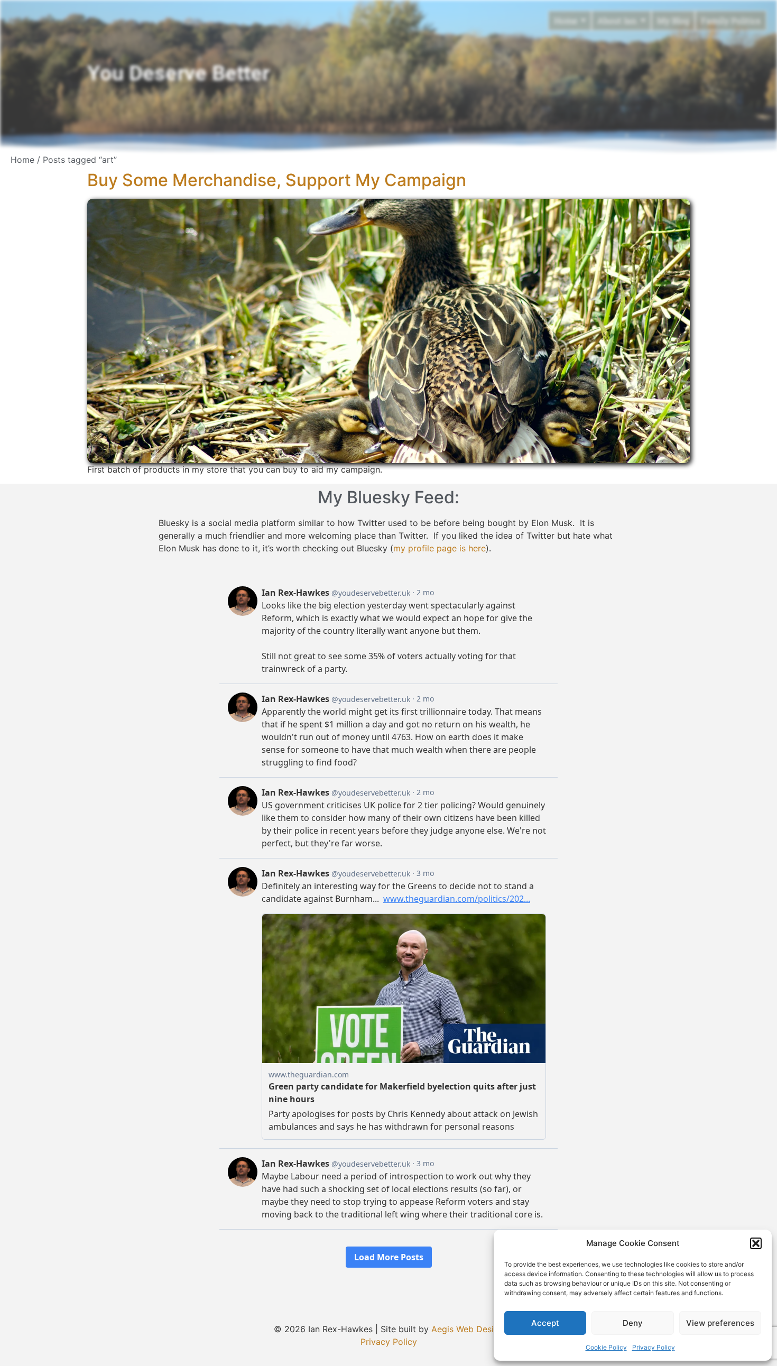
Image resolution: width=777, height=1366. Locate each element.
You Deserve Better (178, 73)
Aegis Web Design (467, 1329)
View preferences (720, 1323)
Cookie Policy (606, 1347)
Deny (633, 1323)
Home (22, 159)
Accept (545, 1323)
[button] (756, 1243)
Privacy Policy (653, 1347)
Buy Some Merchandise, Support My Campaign (276, 180)
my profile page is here (439, 548)
